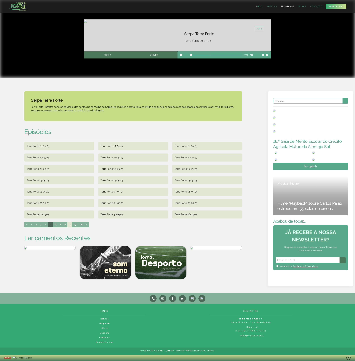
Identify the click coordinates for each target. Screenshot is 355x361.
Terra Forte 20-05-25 (37, 168)
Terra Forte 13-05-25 (185, 180)
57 (75, 224)
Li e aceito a (298, 266)
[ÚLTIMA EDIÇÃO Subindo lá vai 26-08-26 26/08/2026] (216, 248)
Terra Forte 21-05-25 (185, 157)
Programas (287, 6)
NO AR (7, 358)
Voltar (259, 28)
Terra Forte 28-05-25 (37, 146)
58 (81, 224)
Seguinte (154, 54)
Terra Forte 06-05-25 (111, 203)
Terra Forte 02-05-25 (37, 214)
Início (259, 6)
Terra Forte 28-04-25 (185, 214)
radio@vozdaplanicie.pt (252, 335)
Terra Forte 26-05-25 (185, 146)
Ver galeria (310, 166)
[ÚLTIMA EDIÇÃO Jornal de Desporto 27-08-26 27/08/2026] (49, 248)
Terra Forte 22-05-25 (111, 157)
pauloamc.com (209, 351)
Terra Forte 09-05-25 (111, 191)
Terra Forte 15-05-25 (37, 180)
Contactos (317, 6)
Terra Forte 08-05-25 (185, 191)
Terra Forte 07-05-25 (37, 203)
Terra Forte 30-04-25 (111, 214)
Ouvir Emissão (336, 6)
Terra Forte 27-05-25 (111, 146)
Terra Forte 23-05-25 (37, 157)
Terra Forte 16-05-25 (185, 168)
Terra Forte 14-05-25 (111, 180)
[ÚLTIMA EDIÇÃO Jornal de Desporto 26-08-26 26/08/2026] (160, 262)
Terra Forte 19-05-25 (111, 168)
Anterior (107, 54)
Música (302, 6)
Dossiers (104, 333)
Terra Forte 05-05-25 (185, 203)
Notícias (272, 6)
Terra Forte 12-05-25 (37, 191)
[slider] (213, 55)
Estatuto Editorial (104, 342)
